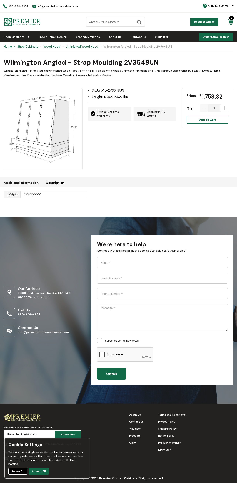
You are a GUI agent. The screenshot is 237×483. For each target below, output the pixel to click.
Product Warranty (169, 442)
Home (8, 46)
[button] (43, 129)
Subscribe (68, 434)
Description (55, 182)
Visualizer (161, 37)
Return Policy (166, 435)
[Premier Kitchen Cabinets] (22, 22)
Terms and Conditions (172, 414)
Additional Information (21, 182)
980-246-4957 (29, 314)
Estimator (164, 449)
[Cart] (230, 22)
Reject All (17, 471)
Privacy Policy (166, 421)
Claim (132, 442)
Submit (111, 374)
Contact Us (138, 37)
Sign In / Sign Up (221, 5)
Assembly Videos (88, 37)
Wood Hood (52, 46)
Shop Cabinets (16, 37)
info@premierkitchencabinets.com (43, 332)
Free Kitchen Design (52, 37)
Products (135, 435)
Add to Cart (207, 120)
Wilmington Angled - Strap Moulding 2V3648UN (138, 46)
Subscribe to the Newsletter (122, 340)
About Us (115, 37)
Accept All (39, 471)
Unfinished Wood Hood (82, 46)
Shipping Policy (167, 428)
